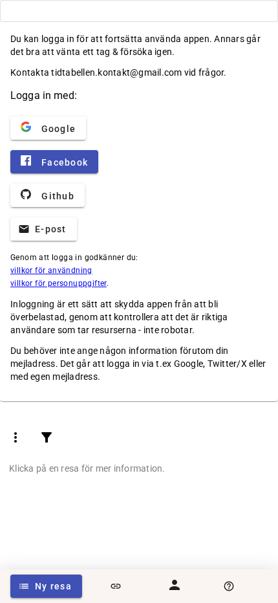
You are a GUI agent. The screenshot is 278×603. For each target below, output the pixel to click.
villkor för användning (51, 270)
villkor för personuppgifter (58, 283)
